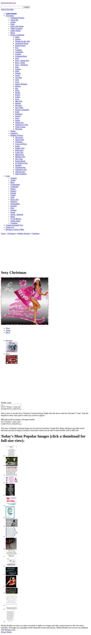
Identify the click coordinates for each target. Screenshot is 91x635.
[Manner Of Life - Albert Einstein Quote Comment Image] (12, 556)
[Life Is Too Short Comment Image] (10, 622)
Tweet (8, 330)
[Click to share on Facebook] (24, 301)
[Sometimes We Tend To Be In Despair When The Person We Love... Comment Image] (12, 483)
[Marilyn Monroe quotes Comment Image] (11, 587)
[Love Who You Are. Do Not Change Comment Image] (12, 505)
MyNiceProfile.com (8, 3)
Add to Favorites (7, 9)
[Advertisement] (45, 251)
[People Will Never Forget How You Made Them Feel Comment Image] (12, 593)
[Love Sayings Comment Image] (12, 456)
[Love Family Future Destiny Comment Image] (12, 537)
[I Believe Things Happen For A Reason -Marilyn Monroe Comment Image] (10, 495)
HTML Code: (6, 403)
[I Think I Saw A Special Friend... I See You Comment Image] (10, 518)
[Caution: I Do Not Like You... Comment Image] (12, 475)
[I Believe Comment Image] (12, 566)
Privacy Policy (6, 632)
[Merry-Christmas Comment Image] (12, 352)
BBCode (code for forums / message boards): (18, 419)
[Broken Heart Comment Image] (11, 549)
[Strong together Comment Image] (12, 574)
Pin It (8, 333)
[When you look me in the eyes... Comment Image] (12, 605)
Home (3, 233)
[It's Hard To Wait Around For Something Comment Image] (12, 526)
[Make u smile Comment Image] (12, 609)
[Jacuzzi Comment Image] (12, 465)
